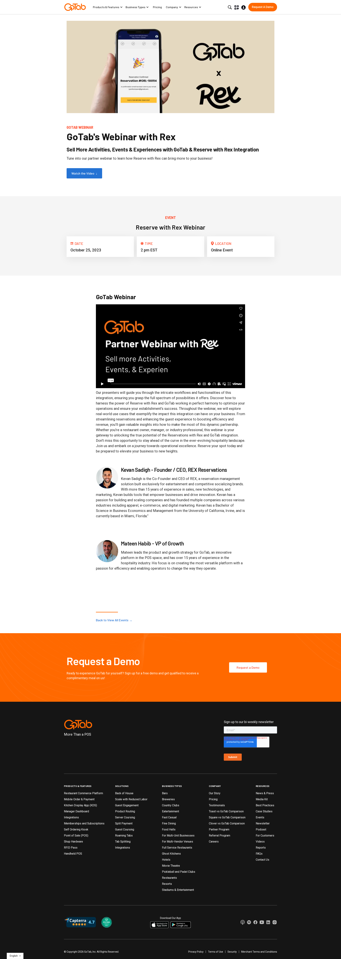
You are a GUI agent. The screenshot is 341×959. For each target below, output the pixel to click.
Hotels (166, 859)
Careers (214, 841)
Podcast (261, 829)
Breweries (168, 799)
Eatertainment (170, 811)
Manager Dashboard (76, 811)
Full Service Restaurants (177, 847)
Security (232, 951)
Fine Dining (169, 823)
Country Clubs (170, 805)
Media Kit (262, 799)
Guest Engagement (127, 805)
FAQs (259, 853)
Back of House (124, 793)
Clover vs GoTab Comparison (227, 823)
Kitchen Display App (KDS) (80, 805)
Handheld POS (73, 853)
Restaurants (169, 877)
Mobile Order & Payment (79, 799)
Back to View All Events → (114, 620)
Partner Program (219, 829)
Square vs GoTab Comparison (227, 817)
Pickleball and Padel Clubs (178, 871)
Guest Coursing (124, 829)
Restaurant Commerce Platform (83, 793)
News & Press (265, 793)
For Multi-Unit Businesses (178, 835)
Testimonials (217, 805)
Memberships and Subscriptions (84, 823)
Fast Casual (169, 817)
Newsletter (263, 823)
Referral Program (219, 835)
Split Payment (123, 823)
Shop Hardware (73, 841)
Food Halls (168, 829)
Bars (165, 793)
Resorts (167, 883)
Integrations (71, 817)
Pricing (157, 7)
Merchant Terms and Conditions (259, 951)
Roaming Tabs (124, 835)
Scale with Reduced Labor (131, 799)
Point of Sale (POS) (76, 835)
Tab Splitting (123, 841)
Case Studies (264, 811)
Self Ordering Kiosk (76, 829)
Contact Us (262, 859)
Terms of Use (215, 951)
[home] (75, 7)
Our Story (214, 793)
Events (260, 817)
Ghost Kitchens (171, 853)
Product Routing (125, 811)
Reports (261, 847)
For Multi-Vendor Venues (177, 841)
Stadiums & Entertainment (178, 890)
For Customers (265, 835)
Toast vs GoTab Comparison (226, 811)
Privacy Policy (196, 951)
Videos (260, 841)
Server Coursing (125, 817)
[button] (108, 7)
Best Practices (265, 805)
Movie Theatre (171, 865)
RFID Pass (70, 847)
